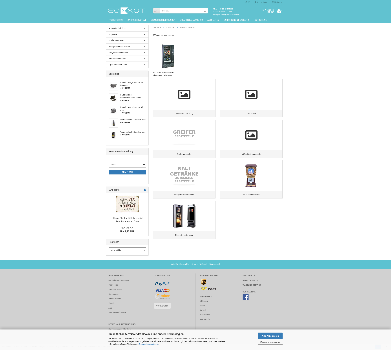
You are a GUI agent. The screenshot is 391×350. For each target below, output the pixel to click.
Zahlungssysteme (137, 20)
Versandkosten (115, 289)
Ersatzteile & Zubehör (191, 20)
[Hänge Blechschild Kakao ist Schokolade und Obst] (127, 204)
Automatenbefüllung (117, 28)
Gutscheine (261, 20)
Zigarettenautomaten (118, 64)
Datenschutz (113, 294)
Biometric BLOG (250, 280)
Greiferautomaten (116, 40)
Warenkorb (205, 319)
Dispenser (113, 34)
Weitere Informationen (270, 342)
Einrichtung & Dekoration (236, 20)
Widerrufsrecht (114, 299)
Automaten (213, 20)
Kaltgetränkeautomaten (119, 52)
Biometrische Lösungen (163, 20)
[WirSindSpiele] (128, 11)
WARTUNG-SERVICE (252, 285)
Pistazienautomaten (117, 58)
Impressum (113, 285)
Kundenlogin (261, 2)
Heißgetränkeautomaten (119, 46)
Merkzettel (278, 2)
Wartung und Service (117, 312)
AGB (110, 308)
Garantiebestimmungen (118, 280)
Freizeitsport (116, 20)
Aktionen (204, 301)
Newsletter (205, 315)
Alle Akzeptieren (270, 335)
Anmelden (127, 172)
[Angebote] (145, 190)
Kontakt (111, 303)
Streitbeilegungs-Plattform (119, 329)
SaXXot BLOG (249, 276)
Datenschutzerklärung (148, 344)
